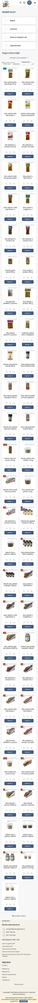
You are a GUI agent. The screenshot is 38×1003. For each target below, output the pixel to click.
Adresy (4, 977)
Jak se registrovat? (8, 943)
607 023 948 (10, 935)
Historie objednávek (9, 974)
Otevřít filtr (26, 62)
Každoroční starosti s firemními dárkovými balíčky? (16, 955)
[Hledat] (24, 3)
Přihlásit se (5, 969)
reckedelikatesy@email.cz (15, 929)
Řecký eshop (19, 984)
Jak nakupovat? (7, 946)
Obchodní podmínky (9, 949)
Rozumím (23, 1001)
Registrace (6, 972)
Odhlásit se (6, 980)
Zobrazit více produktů (18, 58)
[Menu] (34, 2)
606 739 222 (10, 932)
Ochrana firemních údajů (10, 952)
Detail (9, 94)
